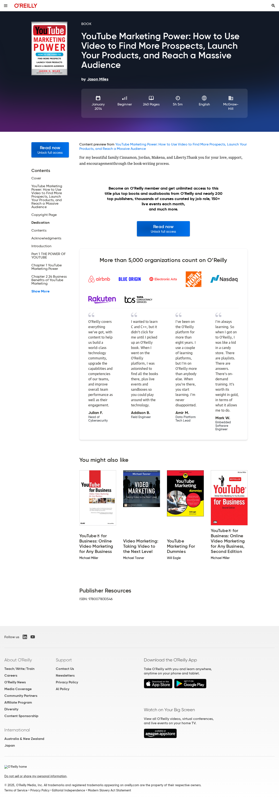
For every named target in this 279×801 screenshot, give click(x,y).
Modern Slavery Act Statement (109, 790)
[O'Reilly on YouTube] (33, 637)
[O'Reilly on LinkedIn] (25, 637)
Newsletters (65, 675)
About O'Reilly (18, 659)
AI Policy (62, 689)
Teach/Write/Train (19, 668)
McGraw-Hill (231, 106)
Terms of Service (15, 790)
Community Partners (20, 695)
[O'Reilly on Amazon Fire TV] (160, 737)
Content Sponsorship (21, 716)
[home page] (25, 5)
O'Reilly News (15, 682)
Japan (9, 745)
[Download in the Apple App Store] (158, 687)
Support (64, 659)
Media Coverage (18, 689)
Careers (10, 675)
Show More (40, 291)
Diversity (11, 709)
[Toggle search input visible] (273, 5)
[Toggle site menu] (5, 5)
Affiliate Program (18, 702)
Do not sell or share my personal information (35, 776)
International (17, 730)
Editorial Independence (68, 790)
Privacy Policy (67, 682)
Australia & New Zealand (24, 738)
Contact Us (65, 668)
